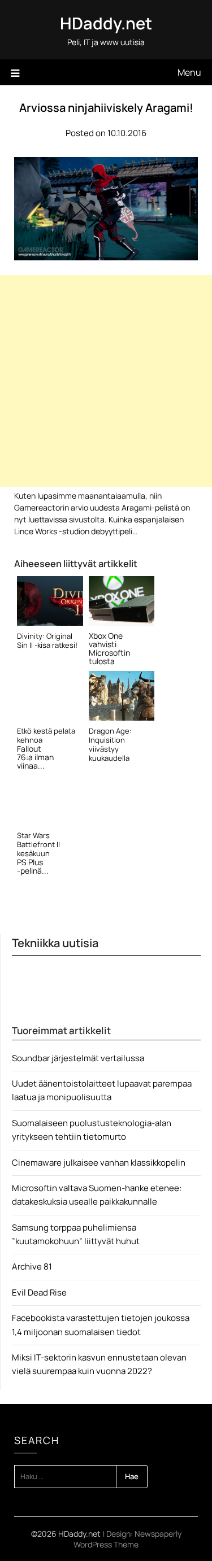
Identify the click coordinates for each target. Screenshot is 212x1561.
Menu (189, 72)
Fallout (29, 748)
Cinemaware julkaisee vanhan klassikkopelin (98, 1162)
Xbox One (106, 635)
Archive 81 (32, 1266)
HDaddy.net (106, 23)
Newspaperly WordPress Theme (127, 1539)
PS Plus (30, 862)
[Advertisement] (106, 381)
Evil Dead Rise (39, 1292)
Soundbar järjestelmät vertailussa (78, 1058)
